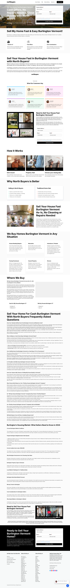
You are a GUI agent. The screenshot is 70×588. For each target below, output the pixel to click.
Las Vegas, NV (23, 580)
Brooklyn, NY (23, 575)
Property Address (40, 7)
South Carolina (37, 581)
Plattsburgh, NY (12, 307)
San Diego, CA (23, 572)
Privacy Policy (48, 19)
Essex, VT (40, 307)
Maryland (36, 576)
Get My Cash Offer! (49, 21)
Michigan (36, 566)
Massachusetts (37, 573)
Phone (37, 11)
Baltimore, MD (23, 581)
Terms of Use (43, 19)
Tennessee (37, 572)
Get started (60, 2)
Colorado (36, 579)
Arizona (36, 571)
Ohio (36, 563)
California (36, 556)
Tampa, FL (22, 574)
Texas (36, 557)
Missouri (36, 575)
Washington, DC (23, 565)
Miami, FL (22, 559)
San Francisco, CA (24, 571)
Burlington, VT (12, 306)
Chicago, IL (23, 558)
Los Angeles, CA (23, 557)
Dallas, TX (22, 562)
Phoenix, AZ (23, 567)
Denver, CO (23, 576)
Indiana (36, 574)
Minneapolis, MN (23, 573)
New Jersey (37, 567)
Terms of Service (52, 567)
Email (50, 11)
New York (36, 559)
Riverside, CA (23, 579)
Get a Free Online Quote (10, 562)
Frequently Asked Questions (11, 559)
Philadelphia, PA (23, 563)
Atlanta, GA (23, 564)
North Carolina (37, 565)
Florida (36, 558)
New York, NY (23, 556)
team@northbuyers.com (53, 565)
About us (8, 556)
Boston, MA (23, 566)
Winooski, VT (41, 306)
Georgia (36, 564)
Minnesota (37, 580)
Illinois (36, 562)
